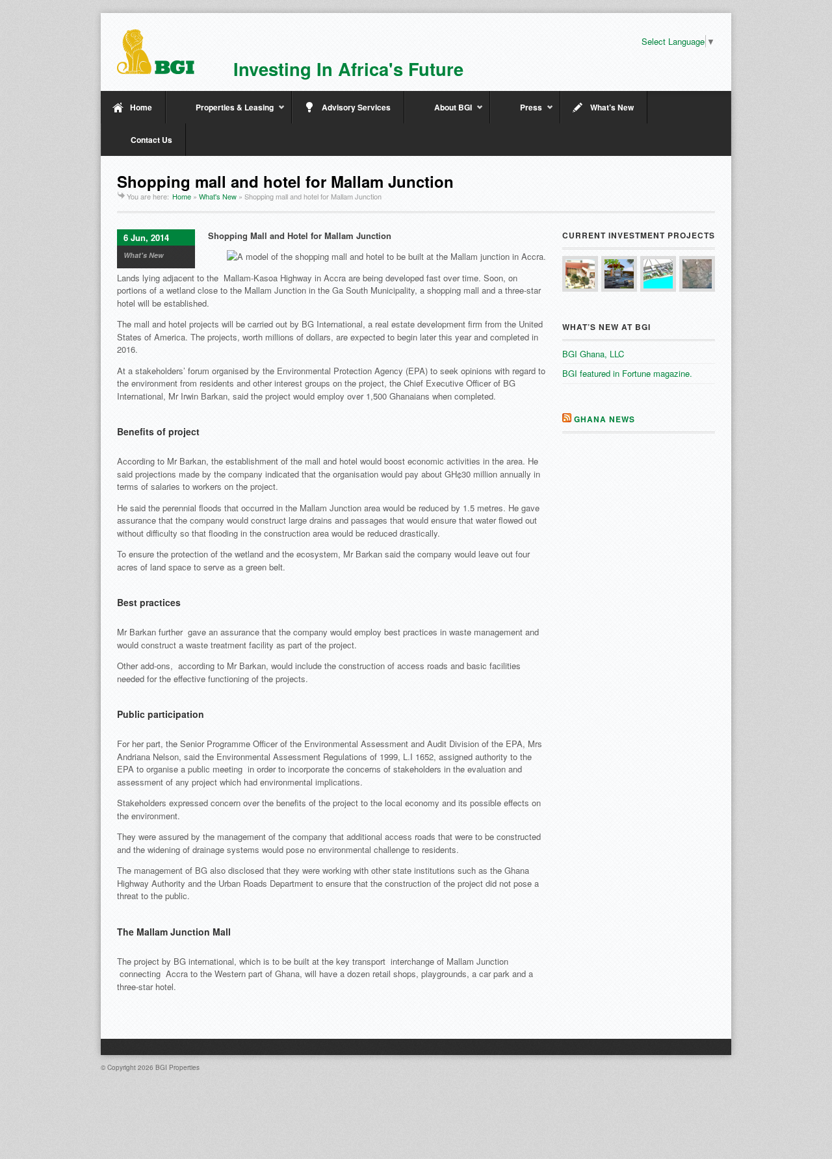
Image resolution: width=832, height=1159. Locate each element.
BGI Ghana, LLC (593, 354)
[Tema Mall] (697, 274)
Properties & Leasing (220, 112)
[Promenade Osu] (658, 274)
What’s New (612, 107)
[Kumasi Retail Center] (619, 274)
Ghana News (604, 419)
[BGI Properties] (155, 51)
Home (141, 107)
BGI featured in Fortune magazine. (627, 373)
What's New (218, 196)
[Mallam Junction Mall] (580, 274)
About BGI (438, 112)
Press (516, 112)
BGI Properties (177, 1067)
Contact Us (151, 140)
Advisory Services (356, 107)
